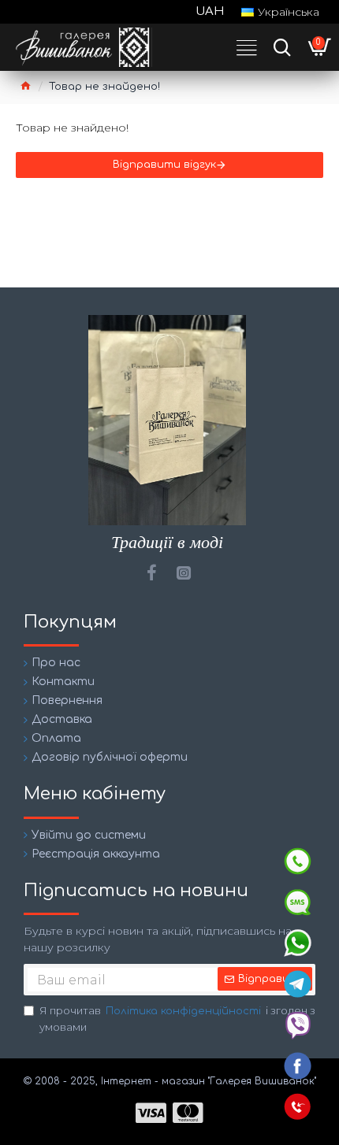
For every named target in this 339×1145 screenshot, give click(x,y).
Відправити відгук (164, 164)
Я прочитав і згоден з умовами (177, 1018)
